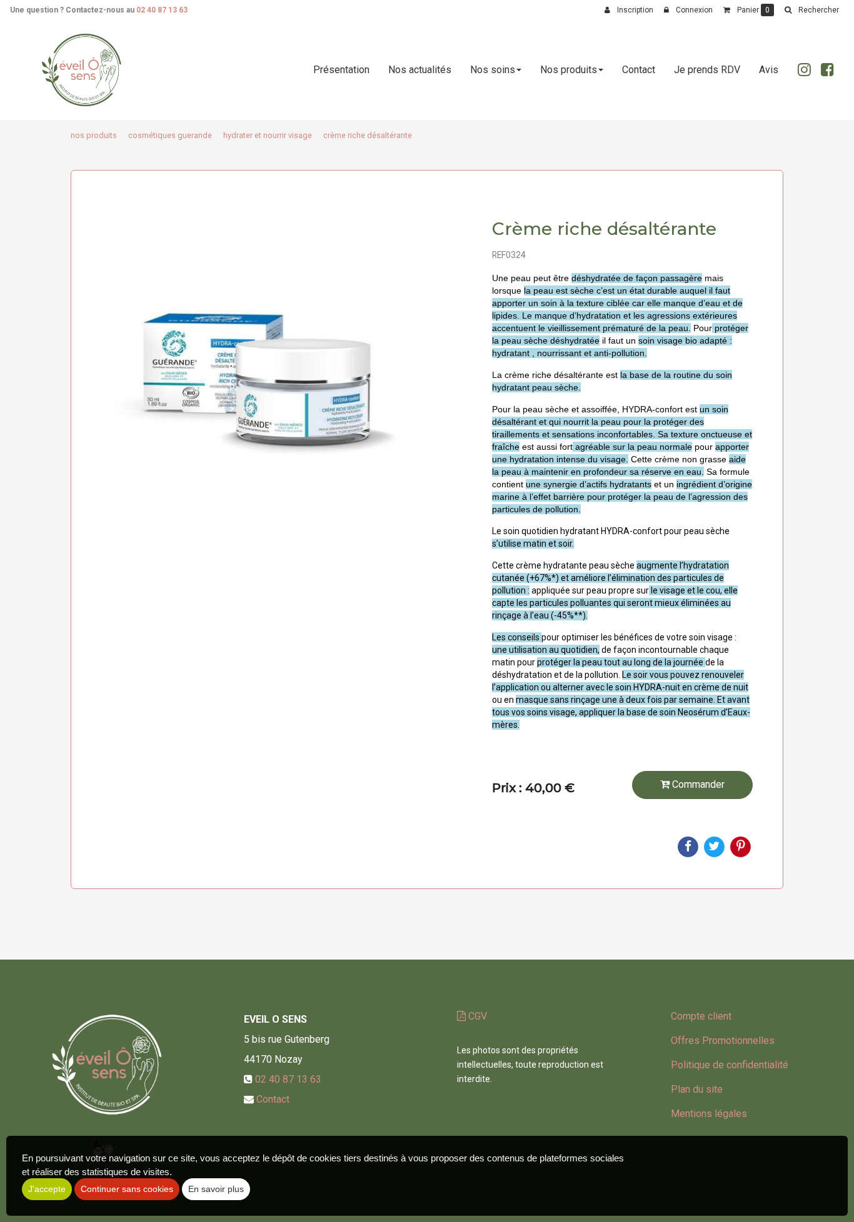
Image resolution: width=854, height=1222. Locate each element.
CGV (476, 1016)
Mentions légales (709, 1114)
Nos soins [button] (492, 70)
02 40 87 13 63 (162, 10)
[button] (811, 10)
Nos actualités (419, 70)
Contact (638, 70)
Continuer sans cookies (127, 1189)
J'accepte (47, 1189)
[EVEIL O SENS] (81, 70)
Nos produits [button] (568, 70)
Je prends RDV (707, 70)
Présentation (341, 70)
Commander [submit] (697, 784)
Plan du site (697, 1089)
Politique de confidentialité (729, 1065)
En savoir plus (216, 1189)
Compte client (701, 1016)
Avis (768, 70)
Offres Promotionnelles (723, 1040)
